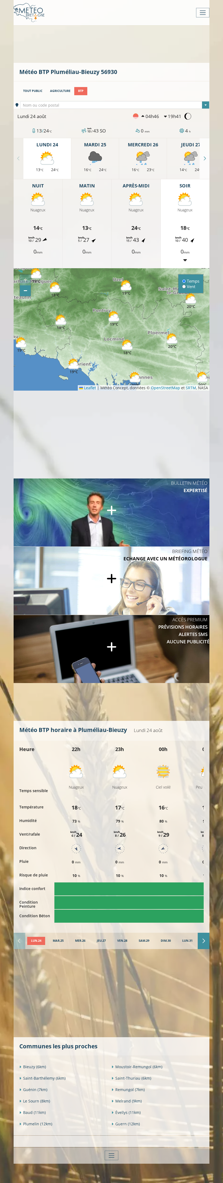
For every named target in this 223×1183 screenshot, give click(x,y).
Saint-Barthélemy (44, 1078)
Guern (127, 1123)
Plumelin (37, 1123)
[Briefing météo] (111, 581)
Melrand (128, 1101)
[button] (60, 322)
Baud (34, 1112)
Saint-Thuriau (133, 1078)
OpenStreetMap (165, 387)
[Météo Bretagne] (29, 12)
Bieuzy (34, 1066)
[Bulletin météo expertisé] (111, 512)
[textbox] (115, 105)
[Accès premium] (111, 649)
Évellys (128, 1112)
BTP (80, 91)
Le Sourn (36, 1101)
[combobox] (115, 105)
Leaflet (89, 387)
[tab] (36, 941)
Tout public (32, 91)
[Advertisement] (118, 43)
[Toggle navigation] (202, 12)
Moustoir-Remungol (138, 1066)
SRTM (191, 387)
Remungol (130, 1089)
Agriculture (60, 91)
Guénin (35, 1089)
